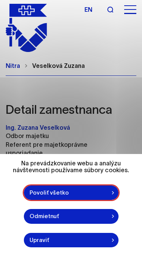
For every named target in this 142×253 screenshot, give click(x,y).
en (88, 9)
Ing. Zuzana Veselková (38, 127)
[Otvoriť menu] (130, 9)
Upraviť (39, 240)
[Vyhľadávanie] (110, 9)
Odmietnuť (44, 216)
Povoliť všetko (49, 192)
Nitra (13, 65)
